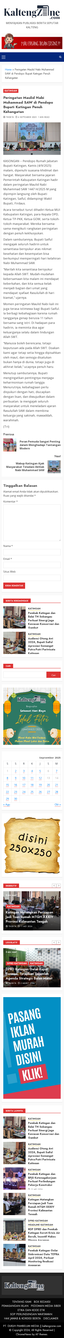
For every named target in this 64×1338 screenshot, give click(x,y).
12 (40, 778)
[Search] (60, 57)
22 (7, 792)
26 (40, 792)
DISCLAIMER (50, 1318)
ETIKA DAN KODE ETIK (31, 1310)
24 (23, 792)
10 (23, 778)
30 (15, 799)
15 (7, 785)
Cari (8, 666)
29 (7, 799)
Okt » (58, 804)
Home (8, 69)
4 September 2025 (27, 117)
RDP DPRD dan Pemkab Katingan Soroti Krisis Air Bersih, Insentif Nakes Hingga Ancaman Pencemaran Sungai (44, 1236)
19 (40, 785)
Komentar (10, 501)
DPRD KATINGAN (17, 963)
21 (56, 785)
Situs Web (9, 571)
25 (32, 792)
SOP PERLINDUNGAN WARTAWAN (31, 1314)
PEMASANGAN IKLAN (15, 1306)
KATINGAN (11, 90)
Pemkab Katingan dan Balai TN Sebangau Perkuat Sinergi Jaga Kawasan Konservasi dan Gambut (43, 620)
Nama (8, 546)
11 (32, 778)
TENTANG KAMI (21, 1302)
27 (48, 792)
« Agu (6, 804)
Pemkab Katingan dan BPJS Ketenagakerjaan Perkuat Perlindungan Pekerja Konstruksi (42, 1179)
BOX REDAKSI (42, 1302)
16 (15, 785)
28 (56, 792)
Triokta (10, 117)
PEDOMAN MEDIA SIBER (46, 1306)
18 (32, 785)
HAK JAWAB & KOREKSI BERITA (22, 1318)
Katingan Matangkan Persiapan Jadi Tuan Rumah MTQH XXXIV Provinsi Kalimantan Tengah (29, 917)
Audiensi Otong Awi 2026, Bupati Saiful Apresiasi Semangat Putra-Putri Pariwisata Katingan (41, 646)
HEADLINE (34, 1224)
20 (48, 785)
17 (23, 785)
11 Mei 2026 (26, 926)
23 (15, 792)
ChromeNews (23, 1334)
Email (7, 559)
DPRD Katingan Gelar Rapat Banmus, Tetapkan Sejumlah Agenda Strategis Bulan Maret (29, 974)
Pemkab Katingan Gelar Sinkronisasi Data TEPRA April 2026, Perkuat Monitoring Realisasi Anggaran (43, 1258)
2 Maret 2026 (28, 983)
